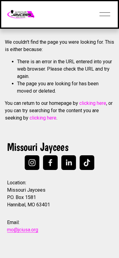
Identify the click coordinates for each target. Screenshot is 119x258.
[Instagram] (32, 162)
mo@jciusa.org (22, 230)
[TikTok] (87, 162)
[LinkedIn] (68, 162)
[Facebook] (50, 162)
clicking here (92, 103)
